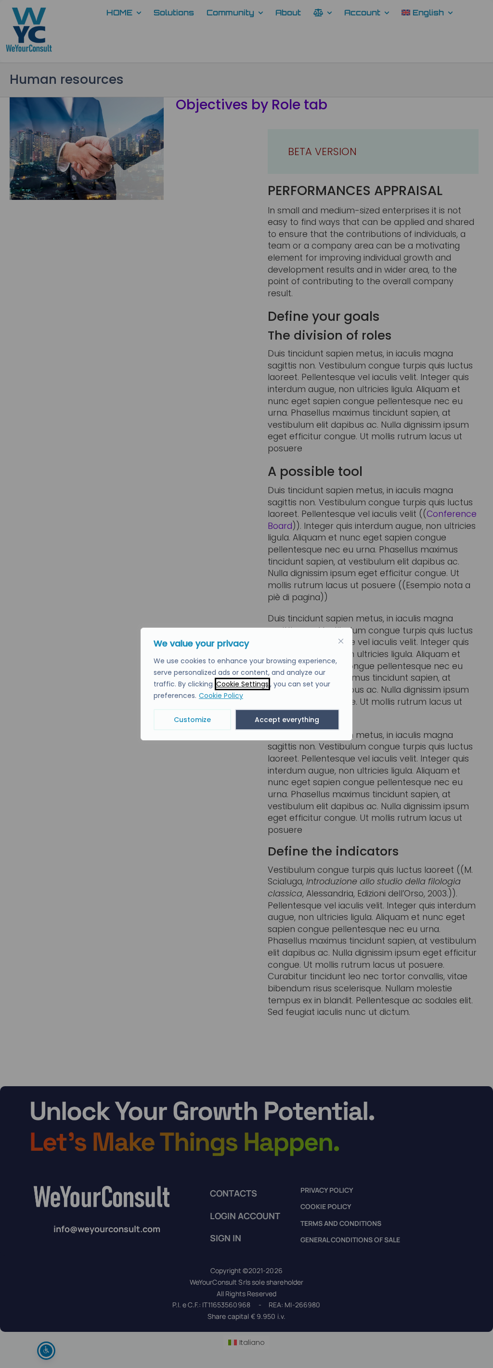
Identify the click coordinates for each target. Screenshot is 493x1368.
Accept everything (287, 719)
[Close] (340, 641)
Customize (192, 719)
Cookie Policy (221, 695)
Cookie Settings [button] (242, 684)
